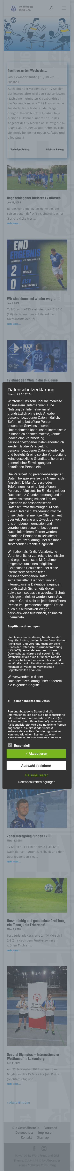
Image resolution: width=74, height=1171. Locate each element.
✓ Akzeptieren (36, 753)
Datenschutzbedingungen (37, 782)
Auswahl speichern (36, 766)
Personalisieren (36, 775)
